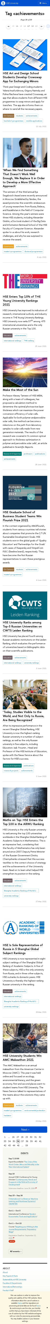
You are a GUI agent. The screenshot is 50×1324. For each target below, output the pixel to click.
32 (40, 1137)
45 (18, 1145)
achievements (31, 115)
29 (26, 1137)
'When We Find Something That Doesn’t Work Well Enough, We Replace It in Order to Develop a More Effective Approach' (24, 178)
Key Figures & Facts (10, 1276)
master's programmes (12, 251)
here (20, 1303)
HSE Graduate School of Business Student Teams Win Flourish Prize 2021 (22, 516)
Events (24, 1153)
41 (40, 1141)
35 (14, 1141)
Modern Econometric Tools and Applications (23, 1215)
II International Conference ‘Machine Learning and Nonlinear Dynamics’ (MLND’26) (23, 1201)
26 (13, 1137)
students (19, 115)
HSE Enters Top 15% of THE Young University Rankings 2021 (22, 300)
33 (5, 1141)
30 (31, 1137)
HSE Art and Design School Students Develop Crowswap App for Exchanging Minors (22, 77)
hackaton (7, 1115)
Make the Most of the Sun (20, 390)
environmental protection (34, 1110)
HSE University (12, 3)
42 (5, 1145)
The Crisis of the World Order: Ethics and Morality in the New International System (24, 1164)
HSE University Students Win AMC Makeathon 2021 (22, 1058)
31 (35, 1137)
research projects (11, 770)
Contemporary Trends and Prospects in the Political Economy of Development (23, 1182)
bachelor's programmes (13, 121)
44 (14, 1145)
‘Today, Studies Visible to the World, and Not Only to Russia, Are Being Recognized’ (23, 716)
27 (18, 1137)
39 (31, 1141)
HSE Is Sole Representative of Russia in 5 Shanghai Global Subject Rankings (23, 949)
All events (15, 1251)
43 (9, 1145)
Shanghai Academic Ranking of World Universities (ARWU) (21, 890)
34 (9, 1141)
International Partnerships (12, 1287)
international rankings (12, 340)
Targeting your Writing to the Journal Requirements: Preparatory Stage (23, 1229)
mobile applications (34, 121)
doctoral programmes (33, 251)
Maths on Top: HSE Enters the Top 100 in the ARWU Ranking (23, 822)
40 (36, 1141)
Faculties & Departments (12, 1283)
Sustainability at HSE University (14, 1279)
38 (27, 1141)
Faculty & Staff (8, 1290)
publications (40, 453)
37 (22, 1141)
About (6, 1268)
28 (22, 1137)
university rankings (31, 662)
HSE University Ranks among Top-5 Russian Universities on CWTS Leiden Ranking (22, 626)
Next (24, 1129)
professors (28, 453)
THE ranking (29, 340)
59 (27, 1145)
